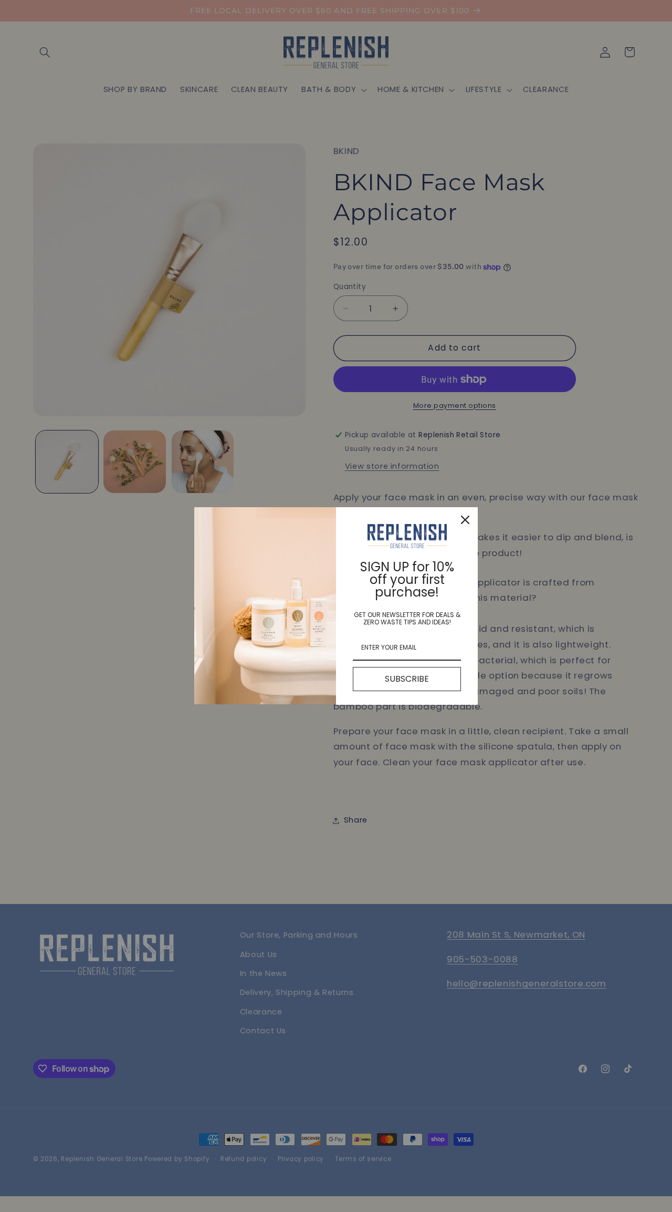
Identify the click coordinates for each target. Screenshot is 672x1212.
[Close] (465, 519)
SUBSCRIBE (407, 679)
